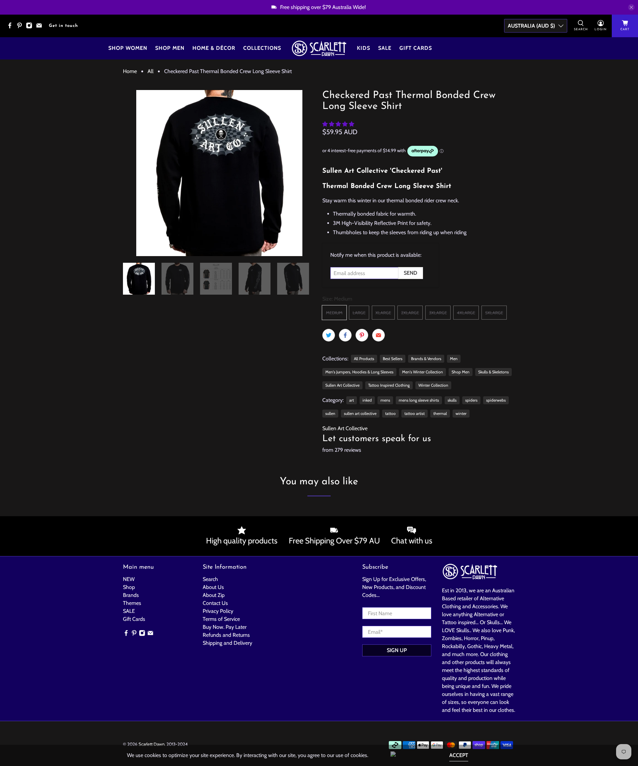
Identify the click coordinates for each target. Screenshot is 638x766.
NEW (129, 579)
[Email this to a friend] (378, 335)
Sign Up (397, 650)
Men (454, 358)
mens (385, 400)
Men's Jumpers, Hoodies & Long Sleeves (359, 371)
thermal (440, 413)
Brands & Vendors (426, 358)
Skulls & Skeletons (493, 371)
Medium (334, 312)
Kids (363, 48)
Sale (384, 48)
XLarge (383, 312)
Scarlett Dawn (151, 744)
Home (130, 71)
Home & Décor (213, 48)
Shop (129, 587)
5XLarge (494, 312)
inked (367, 400)
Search (210, 579)
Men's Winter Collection (422, 371)
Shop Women (127, 48)
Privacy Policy (218, 611)
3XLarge (438, 312)
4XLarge (466, 312)
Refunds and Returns (226, 635)
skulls (452, 400)
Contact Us (215, 603)
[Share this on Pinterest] (362, 335)
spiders (471, 400)
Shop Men (169, 48)
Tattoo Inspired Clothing (389, 385)
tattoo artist (414, 413)
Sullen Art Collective (342, 385)
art (351, 400)
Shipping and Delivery (227, 643)
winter (461, 413)
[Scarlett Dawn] (319, 48)
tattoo (390, 413)
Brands (131, 595)
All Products (364, 358)
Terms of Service (221, 619)
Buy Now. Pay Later (225, 627)
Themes (132, 603)
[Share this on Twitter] (328, 335)
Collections (262, 48)
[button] (338, 124)
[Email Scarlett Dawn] (41, 27)
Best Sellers (392, 358)
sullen (330, 413)
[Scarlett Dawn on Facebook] (11, 27)
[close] (631, 7)
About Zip (214, 595)
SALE (129, 611)
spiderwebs (496, 400)
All (151, 71)
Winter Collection (433, 385)
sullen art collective (360, 413)
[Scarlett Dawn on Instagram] (31, 27)
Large (359, 312)
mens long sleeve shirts (419, 400)
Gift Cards (415, 48)
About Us (213, 587)
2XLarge (410, 312)
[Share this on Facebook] (345, 335)
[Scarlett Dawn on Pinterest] (21, 27)
